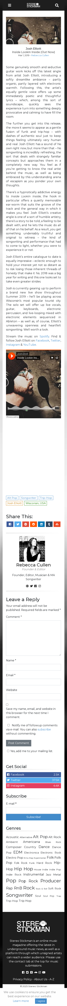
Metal (57, 874)
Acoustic (12, 837)
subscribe (44, 729)
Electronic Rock (51, 852)
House (37, 869)
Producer (50, 881)
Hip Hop (23, 869)
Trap (59, 896)
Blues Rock (53, 842)
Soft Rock (54, 888)
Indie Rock (13, 874)
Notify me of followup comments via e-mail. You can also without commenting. (31, 729)
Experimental (40, 858)
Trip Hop (25, 900)
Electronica (31, 852)
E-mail (11, 803)
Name (11, 660)
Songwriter (19, 895)
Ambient (12, 842)
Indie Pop (55, 869)
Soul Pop (48, 896)
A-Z (51, 979)
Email (10, 675)
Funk (32, 863)
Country (30, 847)
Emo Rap (28, 858)
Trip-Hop (12, 900)
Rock (29, 888)
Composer (14, 847)
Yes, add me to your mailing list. (31, 751)
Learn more (21, 1001)
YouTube (29, 344)
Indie (45, 869)
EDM (17, 852)
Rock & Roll (41, 889)
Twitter (55, 340)
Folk (50, 857)
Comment (14, 616)
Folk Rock (20, 863)
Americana (31, 842)
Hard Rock (44, 863)
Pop (11, 881)
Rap (9, 888)
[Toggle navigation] (10, 5)
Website (11, 690)
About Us (40, 979)
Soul (38, 895)
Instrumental (33, 874)
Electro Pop (14, 857)
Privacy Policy (22, 979)
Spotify (44, 336)
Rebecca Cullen (40, 55)
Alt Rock (54, 837)
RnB (18, 888)
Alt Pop (40, 836)
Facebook (42, 340)
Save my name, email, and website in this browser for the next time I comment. (31, 713)
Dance (44, 847)
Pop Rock (28, 881)
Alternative (26, 837)
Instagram (13, 344)
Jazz (48, 874)
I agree (41, 1001)
